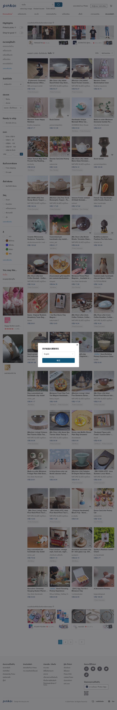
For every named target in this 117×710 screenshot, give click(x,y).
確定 (58, 360)
